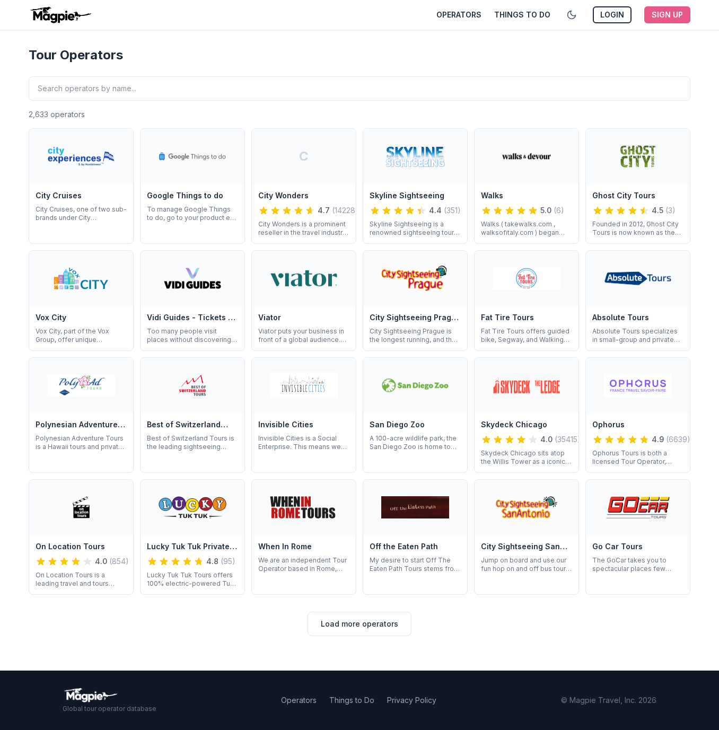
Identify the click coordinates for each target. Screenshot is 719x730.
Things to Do (522, 14)
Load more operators (359, 623)
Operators (458, 14)
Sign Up (667, 14)
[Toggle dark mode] (571, 14)
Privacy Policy (411, 700)
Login (612, 14)
